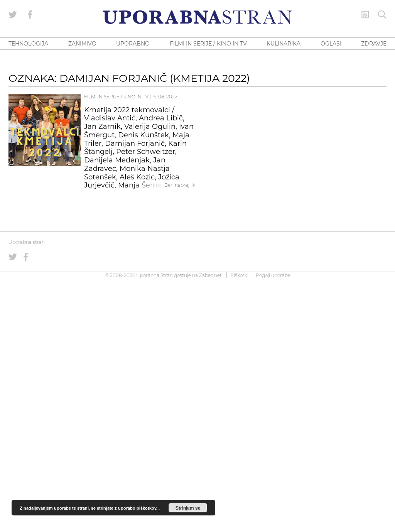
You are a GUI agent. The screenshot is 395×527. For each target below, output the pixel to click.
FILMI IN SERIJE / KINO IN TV (208, 43)
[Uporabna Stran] (197, 17)
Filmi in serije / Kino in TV (116, 97)
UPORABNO (133, 43)
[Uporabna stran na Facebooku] (30, 14)
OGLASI (331, 43)
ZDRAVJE (374, 43)
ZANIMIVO (82, 43)
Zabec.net (210, 275)
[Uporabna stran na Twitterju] (12, 14)
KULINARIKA (283, 43)
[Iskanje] (382, 14)
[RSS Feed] (365, 14)
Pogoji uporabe (273, 275)
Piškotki (239, 275)
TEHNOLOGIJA (28, 43)
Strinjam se (188, 507)
